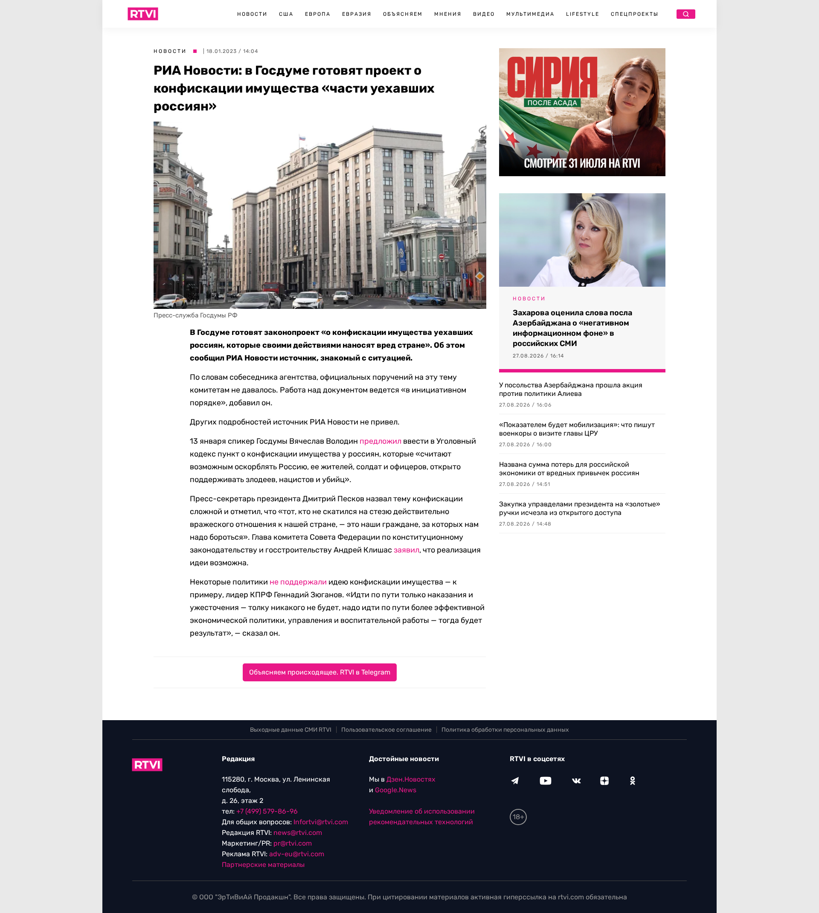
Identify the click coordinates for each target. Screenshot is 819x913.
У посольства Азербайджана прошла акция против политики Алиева (570, 389)
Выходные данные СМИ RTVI (290, 729)
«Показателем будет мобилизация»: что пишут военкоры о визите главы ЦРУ (577, 429)
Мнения (448, 14)
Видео (484, 14)
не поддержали (298, 582)
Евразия (357, 14)
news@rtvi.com (297, 833)
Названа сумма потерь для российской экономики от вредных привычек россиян (569, 468)
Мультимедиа (530, 14)
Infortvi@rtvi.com (320, 822)
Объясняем (403, 14)
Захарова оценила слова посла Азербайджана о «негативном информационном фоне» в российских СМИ (572, 328)
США (286, 14)
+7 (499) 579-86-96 (267, 811)
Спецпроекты (635, 14)
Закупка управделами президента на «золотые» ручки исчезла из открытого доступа (579, 508)
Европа (318, 14)
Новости (252, 14)
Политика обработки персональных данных (505, 729)
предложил (380, 441)
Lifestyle (582, 14)
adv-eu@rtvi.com (296, 854)
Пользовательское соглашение (386, 729)
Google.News (395, 790)
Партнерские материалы (263, 865)
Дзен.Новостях (411, 779)
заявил (406, 550)
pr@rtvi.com (292, 843)
